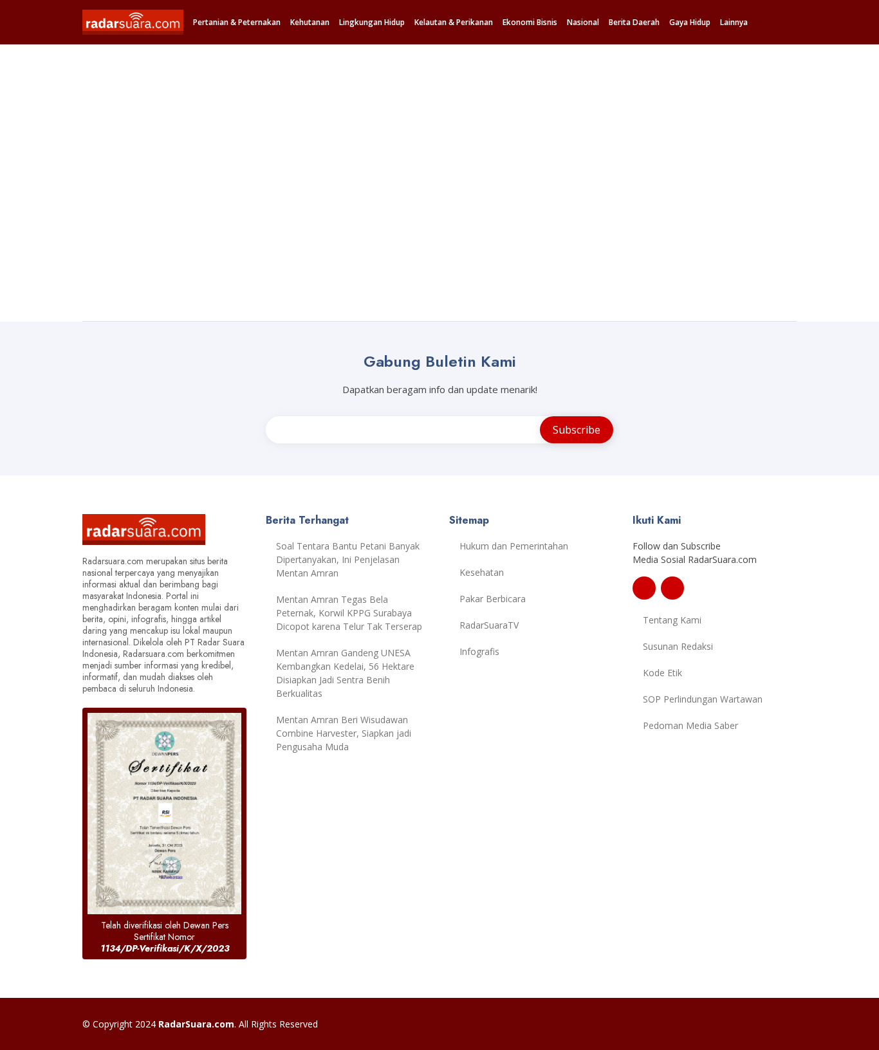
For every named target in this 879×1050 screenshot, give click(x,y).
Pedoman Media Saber (690, 725)
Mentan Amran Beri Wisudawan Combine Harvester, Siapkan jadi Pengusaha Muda (343, 733)
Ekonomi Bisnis (530, 22)
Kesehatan (481, 572)
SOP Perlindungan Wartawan (703, 699)
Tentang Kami (672, 620)
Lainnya (734, 22)
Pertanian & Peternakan (237, 22)
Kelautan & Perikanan (453, 22)
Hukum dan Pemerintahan (513, 546)
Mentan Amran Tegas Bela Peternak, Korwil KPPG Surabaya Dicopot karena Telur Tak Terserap (349, 612)
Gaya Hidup (689, 22)
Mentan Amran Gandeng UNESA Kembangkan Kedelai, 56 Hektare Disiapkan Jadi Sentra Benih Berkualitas (345, 673)
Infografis (479, 651)
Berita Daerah (634, 22)
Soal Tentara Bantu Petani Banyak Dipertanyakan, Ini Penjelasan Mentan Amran (348, 559)
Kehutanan (309, 22)
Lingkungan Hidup (372, 22)
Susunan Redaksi (678, 646)
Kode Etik (662, 673)
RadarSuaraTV (489, 625)
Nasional (583, 22)
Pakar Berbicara (492, 599)
